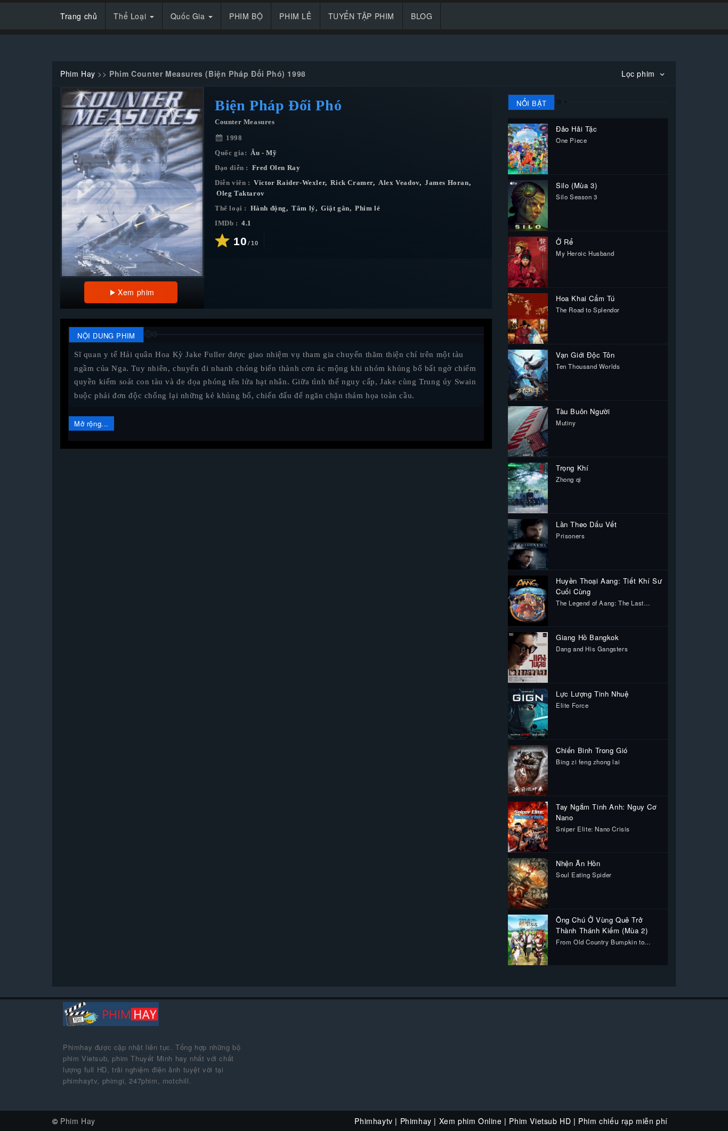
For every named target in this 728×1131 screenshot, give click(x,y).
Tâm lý (304, 208)
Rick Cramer (351, 183)
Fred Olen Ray (276, 168)
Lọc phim (639, 73)
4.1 (246, 223)
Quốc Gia (189, 16)
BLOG (421, 16)
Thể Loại (131, 16)
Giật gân (335, 208)
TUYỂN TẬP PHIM (361, 16)
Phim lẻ (367, 208)
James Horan (447, 183)
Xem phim (136, 292)
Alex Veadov (398, 183)
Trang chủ (78, 16)
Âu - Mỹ (263, 153)
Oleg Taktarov (240, 193)
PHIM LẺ (295, 16)
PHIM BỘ (246, 16)
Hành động (268, 208)
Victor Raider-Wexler (289, 183)
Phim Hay (77, 73)
